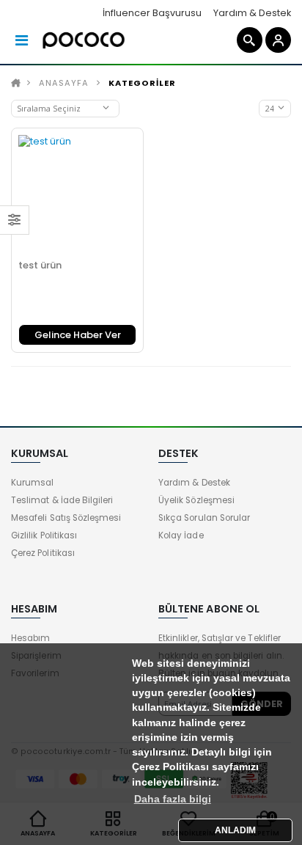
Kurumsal (32, 483)
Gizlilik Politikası (44, 535)
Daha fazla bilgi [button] (172, 799)
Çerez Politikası (43, 553)
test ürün (40, 265)
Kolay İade (181, 535)
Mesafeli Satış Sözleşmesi (66, 518)
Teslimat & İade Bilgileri (62, 500)
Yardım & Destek (252, 13)
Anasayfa (64, 83)
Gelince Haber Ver (77, 335)
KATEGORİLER (142, 83)
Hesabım (30, 638)
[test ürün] (77, 194)
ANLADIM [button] (235, 830)
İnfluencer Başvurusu (152, 13)
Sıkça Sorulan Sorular (204, 518)
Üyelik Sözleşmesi (196, 500)
